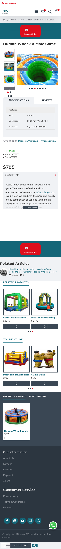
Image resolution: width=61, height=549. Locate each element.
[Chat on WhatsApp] (53, 525)
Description (12, 175)
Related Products (16, 282)
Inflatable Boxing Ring (16, 374)
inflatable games (45, 192)
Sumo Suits (38, 374)
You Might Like (13, 339)
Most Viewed (37, 396)
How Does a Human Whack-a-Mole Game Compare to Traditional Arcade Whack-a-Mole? (32, 270)
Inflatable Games (16, 20)
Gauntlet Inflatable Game (16, 317)
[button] (22, 69)
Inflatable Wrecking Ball (44, 317)
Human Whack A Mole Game (16, 431)
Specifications (19, 100)
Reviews (47, 100)
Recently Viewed (14, 396)
